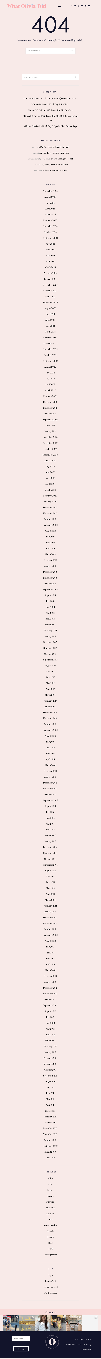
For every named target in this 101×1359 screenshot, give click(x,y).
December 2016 (50, 712)
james (34, 147)
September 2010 (50, 1146)
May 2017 (50, 683)
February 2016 (50, 771)
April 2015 (50, 830)
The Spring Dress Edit (63, 159)
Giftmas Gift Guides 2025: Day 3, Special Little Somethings (50, 126)
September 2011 (50, 1076)
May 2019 (50, 543)
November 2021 (50, 408)
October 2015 (50, 794)
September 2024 (50, 238)
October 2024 (50, 232)
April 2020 (50, 484)
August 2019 (50, 531)
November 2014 (50, 853)
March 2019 (50, 554)
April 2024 (50, 261)
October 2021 (50, 414)
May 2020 (50, 478)
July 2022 (50, 373)
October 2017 (50, 654)
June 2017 (50, 677)
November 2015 (50, 788)
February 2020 (50, 496)
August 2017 (50, 665)
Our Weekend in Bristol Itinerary (54, 147)
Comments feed (51, 1287)
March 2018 (50, 624)
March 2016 (50, 765)
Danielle (38, 170)
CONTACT (87, 1340)
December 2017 (50, 642)
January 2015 (50, 841)
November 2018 (50, 578)
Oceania (50, 1231)
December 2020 (50, 437)
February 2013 (50, 976)
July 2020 (50, 466)
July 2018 (50, 601)
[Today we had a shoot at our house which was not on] (74, 1323)
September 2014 (50, 865)
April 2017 (50, 689)
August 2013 (50, 941)
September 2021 (50, 420)
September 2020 (50, 455)
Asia (50, 1184)
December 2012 (50, 988)
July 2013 (50, 947)
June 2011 (50, 1093)
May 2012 (50, 1029)
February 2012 (50, 1046)
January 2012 (50, 1052)
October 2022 (50, 355)
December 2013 (50, 917)
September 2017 (50, 660)
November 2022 (50, 349)
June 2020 (50, 472)
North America (50, 1225)
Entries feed (50, 1281)
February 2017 (50, 701)
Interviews (50, 1208)
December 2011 (50, 1058)
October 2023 (50, 297)
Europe (50, 1196)
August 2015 (50, 806)
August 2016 (50, 736)
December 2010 (50, 1128)
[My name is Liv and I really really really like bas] (42, 1323)
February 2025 (50, 220)
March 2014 (50, 900)
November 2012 (50, 994)
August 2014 (50, 871)
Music (50, 1219)
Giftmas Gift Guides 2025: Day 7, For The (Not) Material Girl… (50, 98)
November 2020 (50, 443)
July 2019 (50, 537)
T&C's (76, 1340)
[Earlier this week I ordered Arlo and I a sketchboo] (90, 1323)
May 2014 (50, 888)
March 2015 (50, 835)
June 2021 (50, 425)
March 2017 (50, 695)
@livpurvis (50, 1312)
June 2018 (50, 607)
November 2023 (50, 291)
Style (50, 1243)
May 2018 (50, 613)
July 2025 (50, 203)
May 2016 (50, 753)
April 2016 (50, 759)
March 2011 (50, 1111)
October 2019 (50, 519)
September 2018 (50, 589)
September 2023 (50, 302)
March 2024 (50, 267)
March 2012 (50, 1040)
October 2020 (50, 449)
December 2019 (50, 507)
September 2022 (50, 361)
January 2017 (50, 707)
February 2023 (50, 337)
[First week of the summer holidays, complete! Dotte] (58, 1323)
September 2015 (50, 800)
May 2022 (50, 378)
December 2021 (50, 402)
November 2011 (50, 1064)
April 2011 (50, 1105)
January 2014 (50, 912)
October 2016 (50, 724)
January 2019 (50, 566)
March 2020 (50, 490)
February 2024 (50, 273)
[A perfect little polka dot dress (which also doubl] (11, 1323)
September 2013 (50, 935)
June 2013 (50, 953)
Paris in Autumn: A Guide (56, 170)
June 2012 (50, 1023)
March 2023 (50, 332)
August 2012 (50, 1011)
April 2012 (50, 1035)
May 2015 (50, 824)
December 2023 (50, 285)
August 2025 (50, 197)
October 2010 (50, 1140)
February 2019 (50, 560)
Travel (50, 1249)
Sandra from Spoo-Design (39, 159)
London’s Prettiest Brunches (56, 153)
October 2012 (50, 999)
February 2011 (50, 1117)
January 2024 (50, 279)
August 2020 (50, 460)
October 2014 (50, 859)
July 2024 (50, 244)
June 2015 (50, 818)
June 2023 (50, 320)
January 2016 (50, 777)
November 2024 (50, 226)
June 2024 (50, 250)
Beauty (50, 1190)
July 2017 (50, 671)
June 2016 (50, 748)
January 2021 (50, 431)
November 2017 (50, 648)
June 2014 (50, 882)
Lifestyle (50, 1214)
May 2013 (50, 958)
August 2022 (50, 367)
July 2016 (50, 742)
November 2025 (50, 191)
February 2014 (50, 906)
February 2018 (50, 630)
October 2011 (50, 1070)
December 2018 (50, 572)
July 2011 (50, 1087)
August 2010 (50, 1152)
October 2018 (50, 584)
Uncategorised (50, 1254)
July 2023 (50, 314)
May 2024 (50, 255)
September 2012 (50, 1005)
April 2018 (50, 619)
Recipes (50, 1237)
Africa (50, 1178)
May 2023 (50, 326)
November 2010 (50, 1134)
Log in (50, 1275)
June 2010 (50, 1158)
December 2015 (50, 783)
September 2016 (50, 730)
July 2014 (50, 876)
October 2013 (50, 929)
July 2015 (50, 812)
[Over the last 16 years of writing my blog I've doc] (27, 1323)
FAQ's (81, 1340)
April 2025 (50, 209)
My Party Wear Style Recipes (55, 164)
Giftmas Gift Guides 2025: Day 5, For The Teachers (50, 110)
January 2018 (50, 636)
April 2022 (50, 384)
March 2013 (50, 970)
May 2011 (50, 1099)
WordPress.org (50, 1293)
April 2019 (50, 548)
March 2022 (50, 390)
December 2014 (50, 847)
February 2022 (50, 396)
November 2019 (50, 513)
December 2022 (50, 343)
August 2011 (50, 1081)
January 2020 (50, 501)
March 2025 (50, 214)
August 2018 (50, 595)
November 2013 (50, 923)
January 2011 (50, 1122)
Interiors (50, 1202)
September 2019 (50, 525)
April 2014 (50, 894)
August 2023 (50, 308)
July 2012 (50, 1017)
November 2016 (50, 718)
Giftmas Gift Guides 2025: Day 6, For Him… (50, 104)
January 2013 (50, 982)
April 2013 (50, 964)
